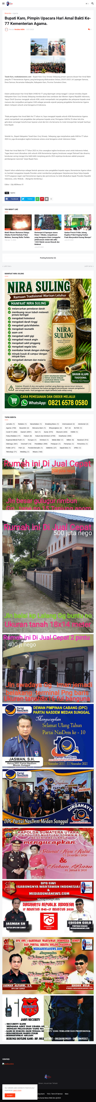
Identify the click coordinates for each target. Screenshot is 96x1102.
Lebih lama (88, 266)
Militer (70, 440)
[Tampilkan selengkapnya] (51, 199)
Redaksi (22, 424)
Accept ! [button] (10, 1095)
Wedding (24, 452)
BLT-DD (78, 428)
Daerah (26, 432)
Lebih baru (7, 266)
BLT (68, 428)
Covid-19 (11, 432)
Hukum (28, 436)
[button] (3, 4)
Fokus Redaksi (13, 436)
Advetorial (83, 424)
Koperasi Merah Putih (15, 440)
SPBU (77, 448)
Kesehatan (65, 436)
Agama (15, 13)
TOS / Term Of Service (55, 1094)
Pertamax (69, 444)
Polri (22, 448)
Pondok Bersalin (35, 448)
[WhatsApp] (37, 199)
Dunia (48, 432)
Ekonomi (61, 432)
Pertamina (82, 444)
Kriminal (44, 440)
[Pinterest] (42, 199)
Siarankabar (36, 424)
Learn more (17, 1090)
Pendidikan (41, 444)
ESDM (74, 432)
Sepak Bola (65, 448)
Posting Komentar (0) (48, 258)
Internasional (68, 424)
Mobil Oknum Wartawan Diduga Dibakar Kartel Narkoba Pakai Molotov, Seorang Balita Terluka (17, 234)
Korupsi (32, 440)
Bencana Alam (39, 428)
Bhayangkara (55, 428)
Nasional (82, 440)
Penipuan (56, 444)
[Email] (47, 199)
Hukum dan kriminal (45, 436)
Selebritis (51, 448)
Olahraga (12, 444)
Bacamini (24, 428)
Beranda (8, 13)
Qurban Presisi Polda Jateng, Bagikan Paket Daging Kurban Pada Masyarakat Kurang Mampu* (77, 234)
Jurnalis (10, 424)
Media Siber (57, 440)
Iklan (66, 1094)
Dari (38, 432)
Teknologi (11, 452)
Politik (10, 448)
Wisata (37, 452)
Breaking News (52, 424)
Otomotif (26, 444)
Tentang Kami (39, 1094)
